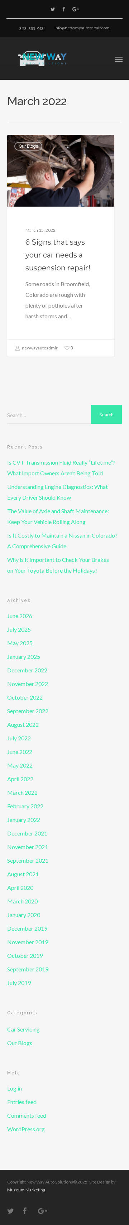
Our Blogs (28, 146)
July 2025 (19, 629)
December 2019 (27, 928)
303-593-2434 (32, 28)
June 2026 (19, 615)
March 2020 (22, 901)
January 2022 (23, 819)
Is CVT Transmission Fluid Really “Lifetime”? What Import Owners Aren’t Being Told (61, 467)
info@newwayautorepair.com (82, 28)
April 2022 (20, 778)
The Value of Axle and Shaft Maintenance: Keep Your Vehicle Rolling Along (58, 516)
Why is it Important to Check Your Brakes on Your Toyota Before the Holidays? (58, 565)
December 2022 (27, 670)
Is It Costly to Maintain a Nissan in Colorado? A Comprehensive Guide (62, 540)
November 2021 (27, 846)
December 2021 (27, 833)
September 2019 (27, 969)
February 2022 (25, 806)
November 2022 (27, 683)
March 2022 (22, 792)
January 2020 (23, 914)
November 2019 (27, 942)
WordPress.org (26, 1129)
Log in (14, 1088)
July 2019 (19, 982)
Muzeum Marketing (26, 1189)
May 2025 (20, 643)
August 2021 (23, 874)
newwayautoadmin (39, 348)
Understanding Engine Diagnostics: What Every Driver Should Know (57, 492)
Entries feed (22, 1101)
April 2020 (20, 887)
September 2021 (27, 860)
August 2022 (23, 724)
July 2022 (19, 738)
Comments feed (26, 1115)
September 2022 (27, 710)
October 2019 (25, 955)
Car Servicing (23, 1029)
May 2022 (20, 765)
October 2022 (25, 697)
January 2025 (23, 656)
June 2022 (19, 751)
